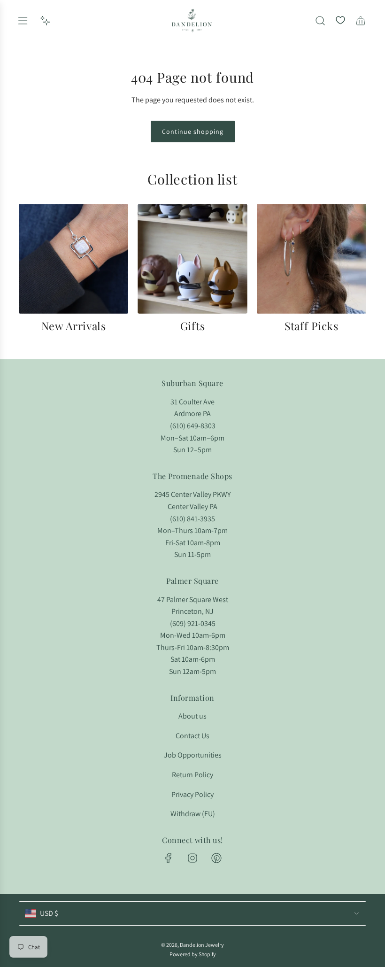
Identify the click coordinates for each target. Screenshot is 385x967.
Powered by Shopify (192, 954)
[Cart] (360, 20)
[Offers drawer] (45, 20)
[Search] (320, 20)
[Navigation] (22, 20)
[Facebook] (168, 858)
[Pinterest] (216, 858)
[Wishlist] (340, 20)
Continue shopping (192, 131)
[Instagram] (192, 858)
